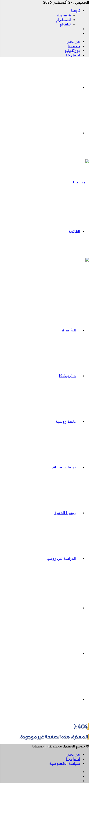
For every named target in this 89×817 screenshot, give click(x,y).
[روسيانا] (81, 182)
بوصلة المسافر (63, 467)
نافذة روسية (66, 421)
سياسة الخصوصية (64, 763)
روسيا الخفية (65, 512)
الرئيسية (69, 330)
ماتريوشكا (67, 375)
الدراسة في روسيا (61, 558)
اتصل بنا (73, 55)
